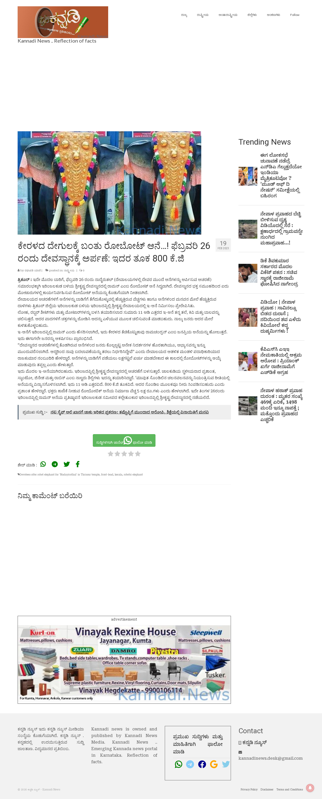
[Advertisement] (161, 86)
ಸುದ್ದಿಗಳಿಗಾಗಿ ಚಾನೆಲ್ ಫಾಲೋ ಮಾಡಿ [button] (124, 442)
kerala (118, 474)
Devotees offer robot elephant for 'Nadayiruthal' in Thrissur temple (60, 474)
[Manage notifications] (310, 788)
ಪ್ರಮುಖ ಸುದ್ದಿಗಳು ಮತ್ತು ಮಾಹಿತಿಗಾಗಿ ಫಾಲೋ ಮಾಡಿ (198, 744)
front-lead (107, 474)
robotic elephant (133, 474)
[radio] (110, 455)
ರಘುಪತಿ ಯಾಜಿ (33, 270)
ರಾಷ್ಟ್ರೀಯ (69, 270)
